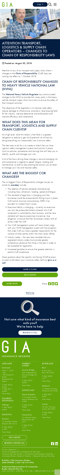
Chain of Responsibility (26, 73)
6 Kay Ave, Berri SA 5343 (48, 371)
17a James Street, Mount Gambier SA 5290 (30, 399)
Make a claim (30, 269)
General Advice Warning (44, 456)
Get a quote (30, 275)
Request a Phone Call (14, 443)
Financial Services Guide (12, 454)
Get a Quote (14, 437)
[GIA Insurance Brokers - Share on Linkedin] (52, 283)
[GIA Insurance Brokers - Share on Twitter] (56, 283)
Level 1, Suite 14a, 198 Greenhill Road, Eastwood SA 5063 (8, 375)
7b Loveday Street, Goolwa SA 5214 (10, 422)
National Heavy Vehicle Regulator (22, 94)
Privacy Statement (9, 449)
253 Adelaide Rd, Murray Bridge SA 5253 (29, 374)
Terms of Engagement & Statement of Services (21, 452)
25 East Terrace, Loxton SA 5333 (49, 408)
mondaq (14, 185)
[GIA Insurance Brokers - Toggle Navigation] (55, 4)
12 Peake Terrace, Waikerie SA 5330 (50, 390)
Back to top (30, 293)
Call (39, 4)
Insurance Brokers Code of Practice (17, 456)
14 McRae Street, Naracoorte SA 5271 (29, 419)
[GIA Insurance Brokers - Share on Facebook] (49, 283)
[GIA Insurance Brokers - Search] (50, 4)
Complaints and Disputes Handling (39, 454)
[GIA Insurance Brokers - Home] (7, 4)
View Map (6, 393)
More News (12, 283)
